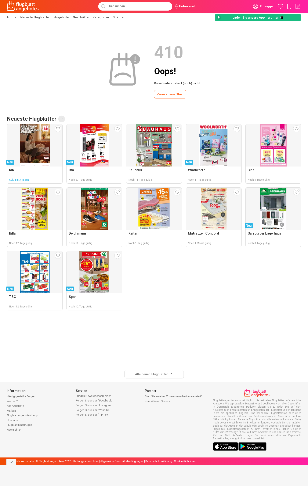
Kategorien (101, 17)
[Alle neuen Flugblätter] (61, 119)
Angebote (61, 17)
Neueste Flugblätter (35, 17)
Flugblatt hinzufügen (19, 424)
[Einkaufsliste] (297, 6)
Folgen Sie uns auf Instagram (94, 405)
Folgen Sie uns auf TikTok (92, 414)
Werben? (12, 401)
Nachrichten (14, 429)
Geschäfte (80, 17)
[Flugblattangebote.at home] (23, 6)
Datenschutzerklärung (158, 461)
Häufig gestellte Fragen (21, 396)
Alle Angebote (15, 405)
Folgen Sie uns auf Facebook (94, 400)
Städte (118, 17)
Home (11, 17)
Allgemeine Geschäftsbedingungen (122, 461)
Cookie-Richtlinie (184, 461)
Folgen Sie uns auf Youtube (92, 410)
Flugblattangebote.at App (22, 415)
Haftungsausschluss (85, 461)
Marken (11, 410)
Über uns (12, 420)
